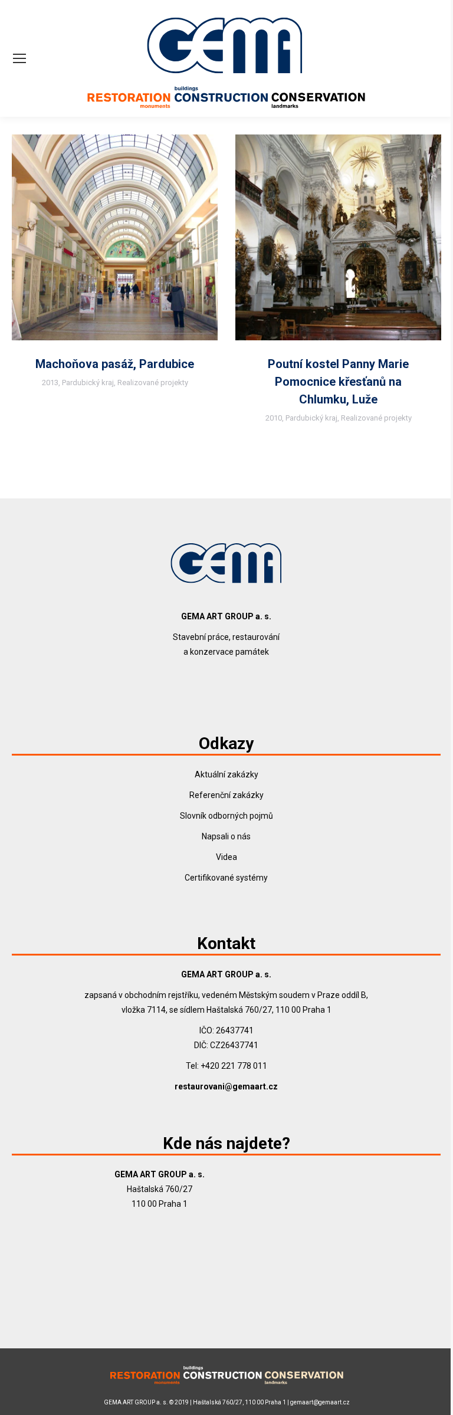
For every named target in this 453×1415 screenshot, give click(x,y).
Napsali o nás (226, 836)
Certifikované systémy (226, 877)
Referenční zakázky (226, 795)
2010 (273, 417)
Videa (226, 857)
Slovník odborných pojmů (226, 815)
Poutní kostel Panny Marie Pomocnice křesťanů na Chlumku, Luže (338, 381)
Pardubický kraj (88, 382)
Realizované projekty (152, 382)
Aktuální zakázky (226, 774)
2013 (50, 382)
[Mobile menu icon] (19, 58)
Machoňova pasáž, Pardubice (114, 364)
